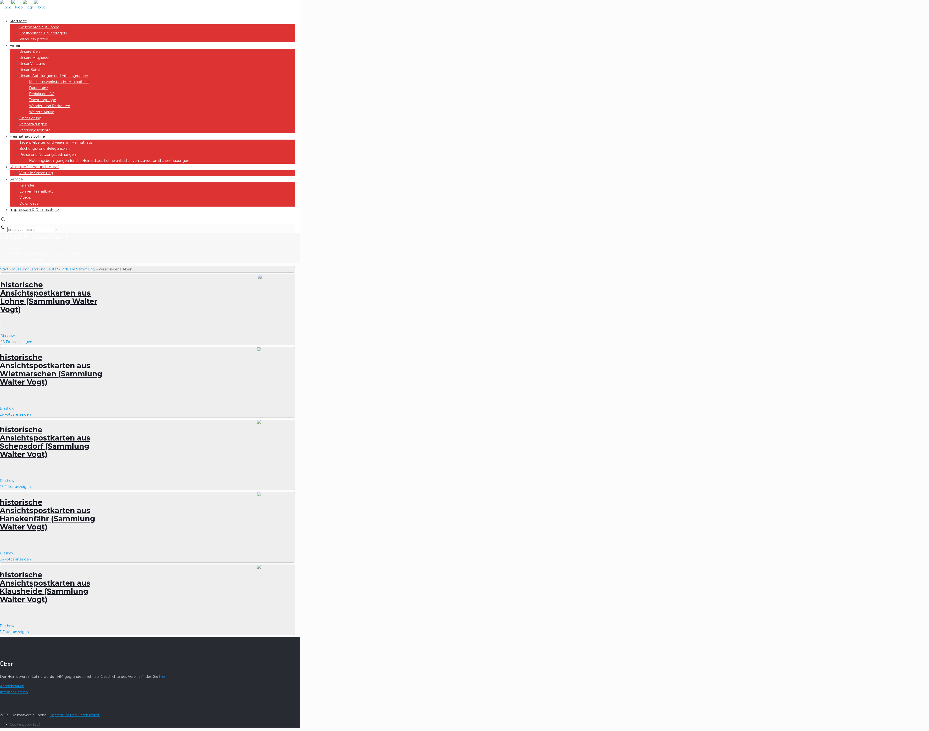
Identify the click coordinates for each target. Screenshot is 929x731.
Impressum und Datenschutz (75, 715)
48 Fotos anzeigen (16, 342)
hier (162, 676)
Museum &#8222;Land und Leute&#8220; (45, 253)
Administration (12, 686)
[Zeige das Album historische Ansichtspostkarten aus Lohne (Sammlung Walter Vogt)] (276, 290)
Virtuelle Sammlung (26, 259)
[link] (56, 229)
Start (4, 269)
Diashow (7, 336)
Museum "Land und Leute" (35, 269)
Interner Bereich (14, 692)
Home (15, 247)
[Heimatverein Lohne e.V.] (22, 7)
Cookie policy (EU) (25, 724)
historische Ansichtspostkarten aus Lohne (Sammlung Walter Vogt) (48, 297)
